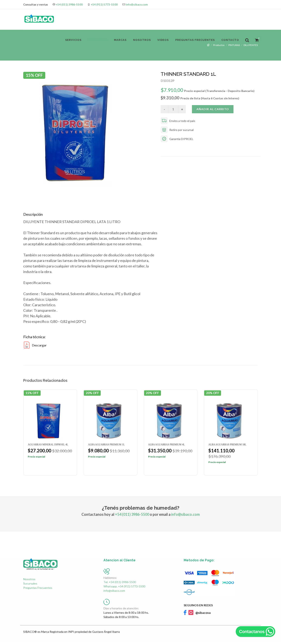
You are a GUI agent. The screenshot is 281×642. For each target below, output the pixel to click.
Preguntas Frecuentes (37, 587)
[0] (256, 39)
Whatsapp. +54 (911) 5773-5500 (124, 586)
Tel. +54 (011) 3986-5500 (119, 582)
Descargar (39, 345)
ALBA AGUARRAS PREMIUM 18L (167, 444)
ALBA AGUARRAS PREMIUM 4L (106, 444)
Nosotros (29, 579)
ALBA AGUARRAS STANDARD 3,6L (228, 444)
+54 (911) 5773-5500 (104, 4)
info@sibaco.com (137, 4)
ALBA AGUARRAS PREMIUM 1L (46, 444)
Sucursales (30, 583)
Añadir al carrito (212, 109)
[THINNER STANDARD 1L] (90, 132)
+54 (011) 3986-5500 (69, 4)
